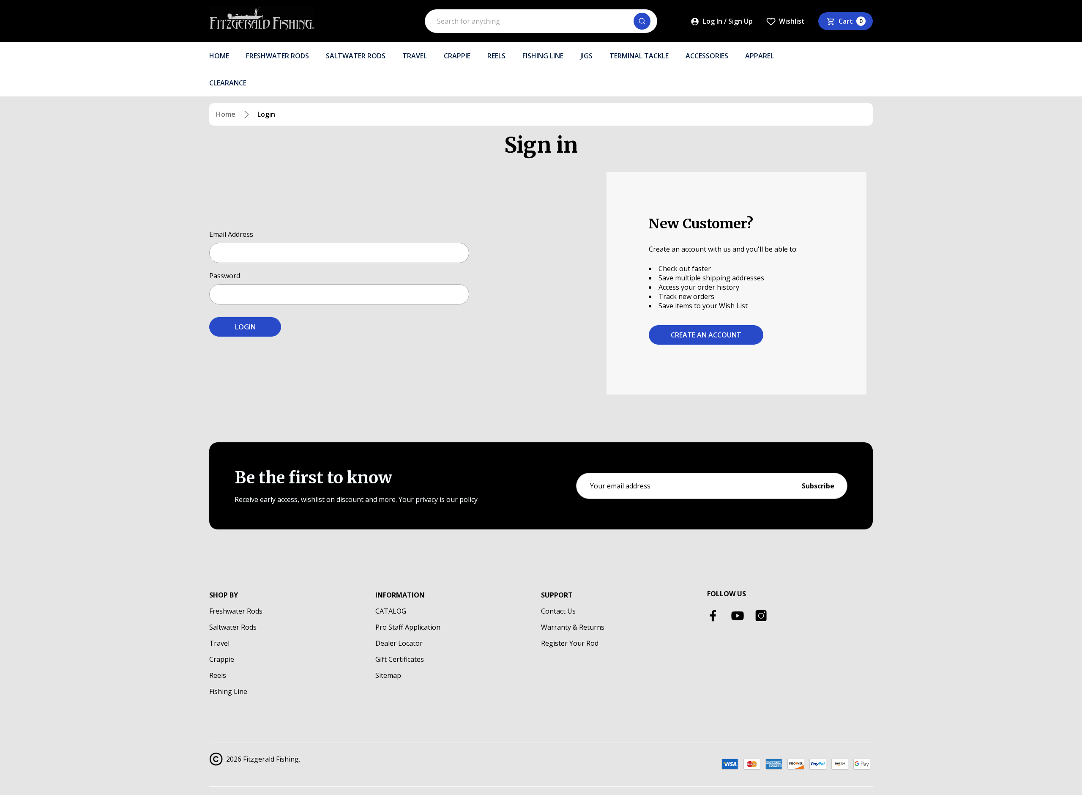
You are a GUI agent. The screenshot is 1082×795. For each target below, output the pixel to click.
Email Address (231, 234)
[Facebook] (714, 615)
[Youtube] (737, 615)
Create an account (706, 335)
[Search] (642, 21)
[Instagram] (761, 615)
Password (224, 275)
